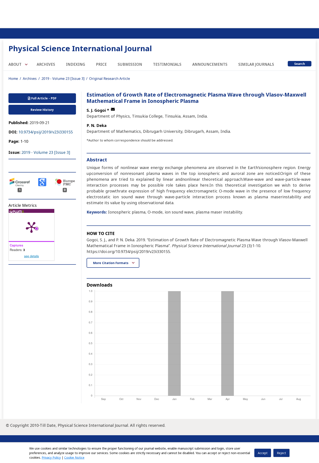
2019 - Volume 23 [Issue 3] (62, 78)
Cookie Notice (74, 457)
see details (31, 256)
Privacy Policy (51, 457)
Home (13, 78)
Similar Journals (256, 64)
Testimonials (167, 64)
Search (299, 64)
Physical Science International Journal (80, 48)
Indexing (75, 64)
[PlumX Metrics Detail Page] (31, 227)
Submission (130, 64)
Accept (263, 453)
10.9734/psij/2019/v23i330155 (45, 132)
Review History (42, 110)
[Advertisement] (159, 13)
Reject (281, 453)
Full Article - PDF (43, 98)
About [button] (15, 64)
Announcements (209, 64)
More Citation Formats (111, 263)
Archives (46, 64)
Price (101, 64)
